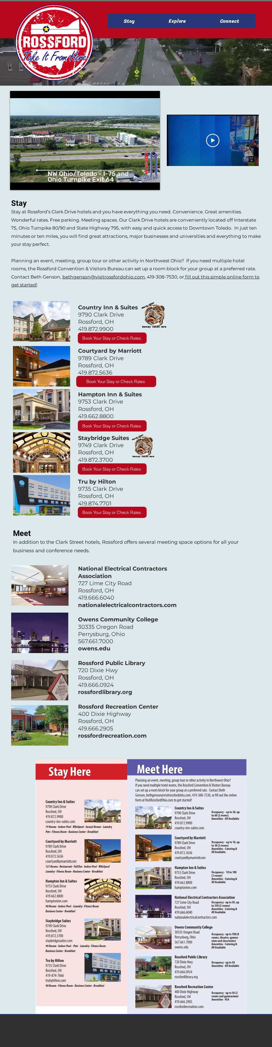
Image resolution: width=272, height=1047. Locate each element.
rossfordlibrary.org (105, 692)
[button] (129, 21)
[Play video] (212, 140)
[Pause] (17, 182)
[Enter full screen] (152, 182)
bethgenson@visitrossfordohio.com (103, 277)
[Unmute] (26, 182)
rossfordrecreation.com (112, 735)
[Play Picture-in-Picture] (143, 182)
